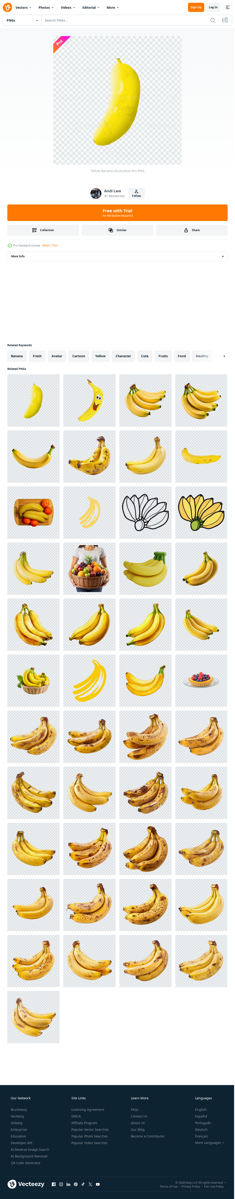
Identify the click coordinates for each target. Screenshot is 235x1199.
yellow (100, 356)
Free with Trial (116, 213)
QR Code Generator (25, 1163)
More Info (18, 256)
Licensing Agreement (87, 1109)
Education (18, 1136)
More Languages (205, 1143)
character (123, 356)
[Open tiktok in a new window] (83, 1184)
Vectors (22, 7)
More (111, 7)
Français (198, 1136)
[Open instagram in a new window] (61, 1184)
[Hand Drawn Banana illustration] (145, 512)
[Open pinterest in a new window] (76, 1184)
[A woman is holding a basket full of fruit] (89, 568)
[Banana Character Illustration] (89, 400)
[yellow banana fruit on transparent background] (201, 456)
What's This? (50, 245)
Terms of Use (165, 1186)
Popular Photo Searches (89, 1136)
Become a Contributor (147, 1136)
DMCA (75, 1116)
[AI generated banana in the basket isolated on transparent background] (33, 681)
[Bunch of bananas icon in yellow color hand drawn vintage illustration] (89, 681)
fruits (163, 356)
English (198, 1109)
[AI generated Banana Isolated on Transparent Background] (33, 456)
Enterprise (18, 1129)
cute (144, 356)
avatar (57, 356)
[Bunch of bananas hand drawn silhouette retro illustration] (89, 512)
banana (17, 356)
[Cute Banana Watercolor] (33, 624)
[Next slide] (217, 356)
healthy (202, 356)
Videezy (16, 1123)
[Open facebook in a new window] (54, 1184)
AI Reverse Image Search (29, 1149)
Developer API (21, 1143)
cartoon (78, 356)
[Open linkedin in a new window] (68, 1184)
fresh (37, 356)
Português (200, 1123)
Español (198, 1116)
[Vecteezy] (7, 7)
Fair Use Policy (210, 1186)
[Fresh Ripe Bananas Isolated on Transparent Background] (145, 456)
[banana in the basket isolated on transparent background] (201, 624)
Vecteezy (17, 1116)
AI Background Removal (28, 1156)
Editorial (89, 7)
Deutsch (198, 1129)
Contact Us (138, 1116)
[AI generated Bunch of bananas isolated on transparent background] (201, 568)
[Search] (209, 20)
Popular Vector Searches (89, 1129)
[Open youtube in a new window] (98, 1184)
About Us (137, 1123)
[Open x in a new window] (90, 1184)
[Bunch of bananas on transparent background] (33, 568)
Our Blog (137, 1129)
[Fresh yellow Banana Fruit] (33, 737)
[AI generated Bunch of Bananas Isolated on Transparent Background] (145, 400)
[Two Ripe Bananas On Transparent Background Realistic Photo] (89, 456)
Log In (209, 7)
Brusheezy (18, 1109)
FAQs (134, 1109)
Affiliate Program (84, 1123)
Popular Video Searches (89, 1143)
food (182, 356)
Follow (134, 196)
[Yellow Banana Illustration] (33, 400)
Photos (44, 7)
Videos (66, 7)
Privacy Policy (187, 1186)
